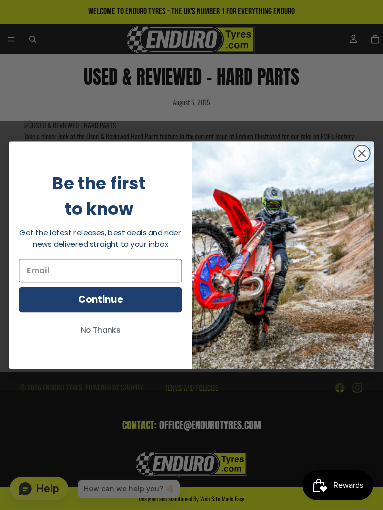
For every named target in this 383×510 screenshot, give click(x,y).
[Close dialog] (362, 153)
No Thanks (101, 330)
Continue (100, 299)
